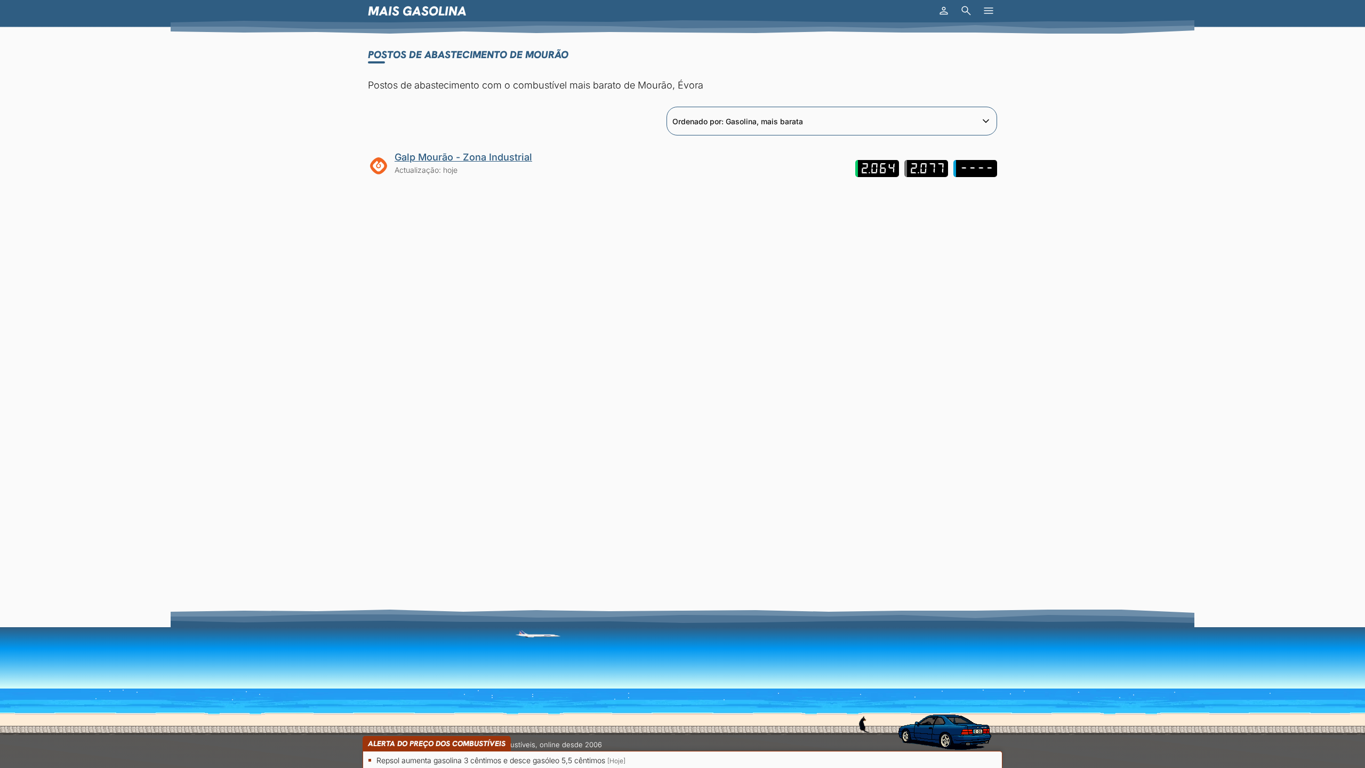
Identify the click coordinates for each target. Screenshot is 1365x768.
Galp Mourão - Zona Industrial (463, 157)
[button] (943, 10)
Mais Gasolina (417, 11)
